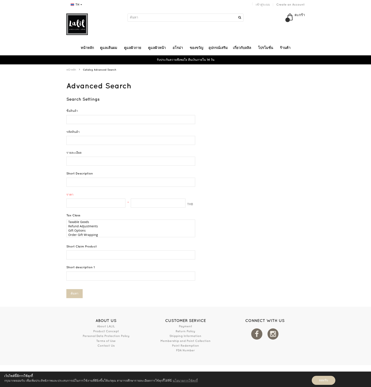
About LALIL (106, 326)
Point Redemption (185, 345)
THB (190, 204)
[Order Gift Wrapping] (129, 235)
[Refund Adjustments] (129, 226)
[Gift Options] (129, 230)
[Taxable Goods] (129, 222)
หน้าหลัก (71, 70)
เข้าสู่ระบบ (263, 4)
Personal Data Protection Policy (106, 336)
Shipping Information (185, 336)
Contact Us (106, 345)
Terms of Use (106, 341)
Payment (185, 326)
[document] (185, 379)
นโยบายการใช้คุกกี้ (185, 380)
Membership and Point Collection (185, 341)
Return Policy (185, 331)
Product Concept (106, 331)
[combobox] (185, 18)
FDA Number (185, 350)
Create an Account (290, 4)
